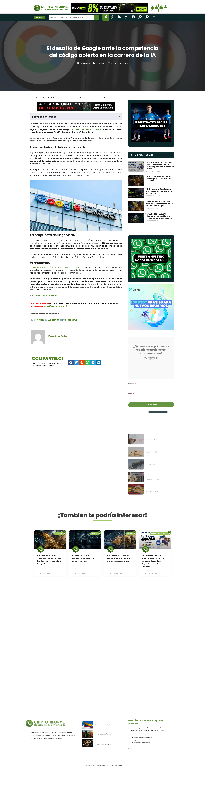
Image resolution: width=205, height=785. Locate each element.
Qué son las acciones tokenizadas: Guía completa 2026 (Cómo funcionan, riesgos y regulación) (108, 741)
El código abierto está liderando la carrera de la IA (54, 267)
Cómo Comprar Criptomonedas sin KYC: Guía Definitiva (159, 433)
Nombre (131, 380)
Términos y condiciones (110, 772)
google (45, 295)
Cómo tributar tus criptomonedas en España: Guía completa (159, 471)
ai (32, 295)
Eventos (133, 18)
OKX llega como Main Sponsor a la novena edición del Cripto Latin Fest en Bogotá (159, 191)
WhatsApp (54, 319)
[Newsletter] (154, 16)
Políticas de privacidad (94, 772)
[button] (118, 117)
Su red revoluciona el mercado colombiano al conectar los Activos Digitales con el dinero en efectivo (159, 165)
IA (49, 295)
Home (32, 98)
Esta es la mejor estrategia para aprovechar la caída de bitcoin (159, 420)
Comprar (140, 18)
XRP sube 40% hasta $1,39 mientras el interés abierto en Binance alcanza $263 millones (158, 216)
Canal (112, 18)
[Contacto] (147, 16)
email (130, 390)
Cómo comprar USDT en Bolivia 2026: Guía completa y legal (108, 731)
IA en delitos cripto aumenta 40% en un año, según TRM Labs (83, 558)
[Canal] (112, 16)
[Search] (96, 17)
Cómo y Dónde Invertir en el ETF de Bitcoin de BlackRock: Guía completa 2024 (158, 459)
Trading (120, 18)
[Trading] (119, 16)
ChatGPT (37, 295)
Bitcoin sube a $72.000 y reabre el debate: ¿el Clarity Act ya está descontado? (119, 558)
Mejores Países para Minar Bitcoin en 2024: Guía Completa (158, 445)
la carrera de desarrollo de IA (86, 129)
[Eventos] (133, 16)
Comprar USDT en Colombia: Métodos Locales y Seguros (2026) (108, 721)
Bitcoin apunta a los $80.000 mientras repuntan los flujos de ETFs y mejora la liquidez (159, 203)
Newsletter (154, 18)
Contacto (147, 18)
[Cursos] (126, 16)
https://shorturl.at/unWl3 (55, 306)
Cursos (126, 18)
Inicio (105, 18)
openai (54, 295)
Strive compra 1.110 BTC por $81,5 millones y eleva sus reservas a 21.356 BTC (159, 178)
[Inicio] (106, 16)
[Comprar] (140, 16)
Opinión (125, 63)
